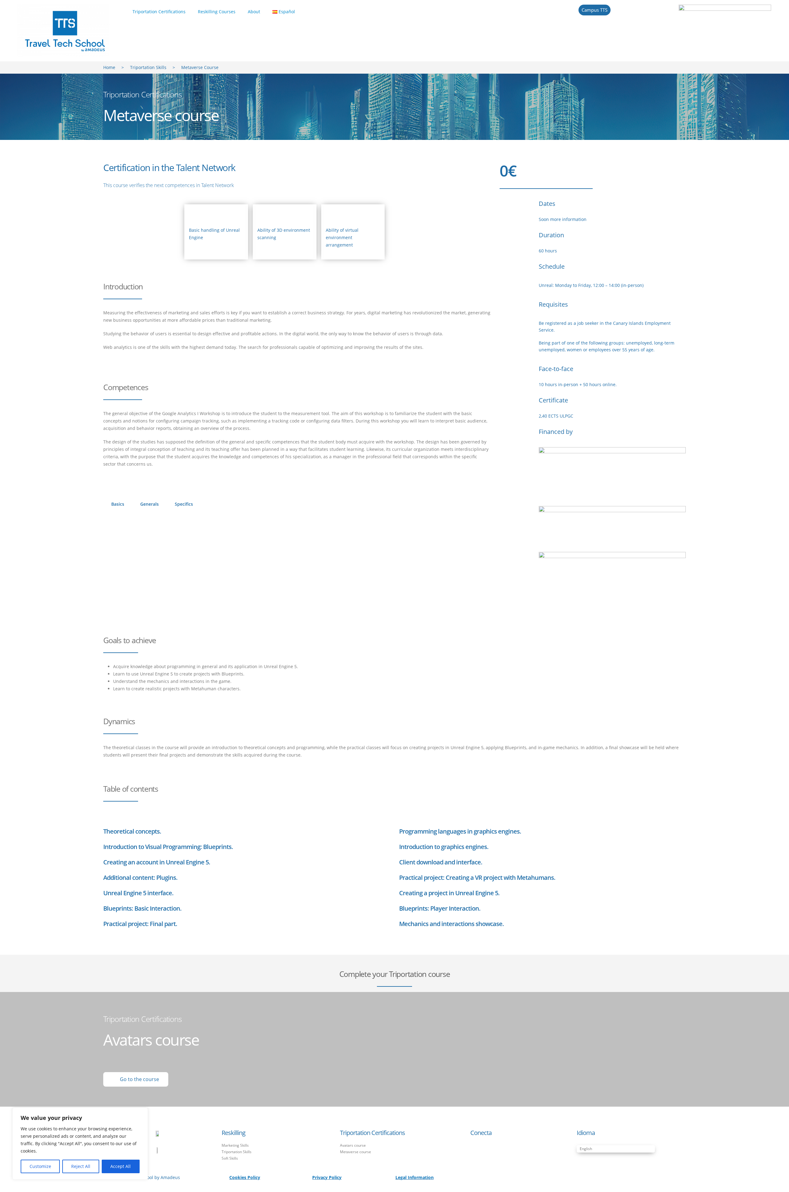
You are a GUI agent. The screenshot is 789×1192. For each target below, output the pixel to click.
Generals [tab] (149, 504)
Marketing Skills (235, 1145)
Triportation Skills (148, 67)
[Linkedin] (484, 1149)
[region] (80, 1144)
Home (109, 67)
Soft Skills (230, 1158)
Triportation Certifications (159, 11)
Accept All (120, 1166)
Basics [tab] (117, 504)
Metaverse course (355, 1151)
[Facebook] (474, 1149)
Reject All (80, 1166)
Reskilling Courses (216, 11)
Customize (40, 1166)
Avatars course (353, 1145)
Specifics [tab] (184, 504)
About (254, 11)
